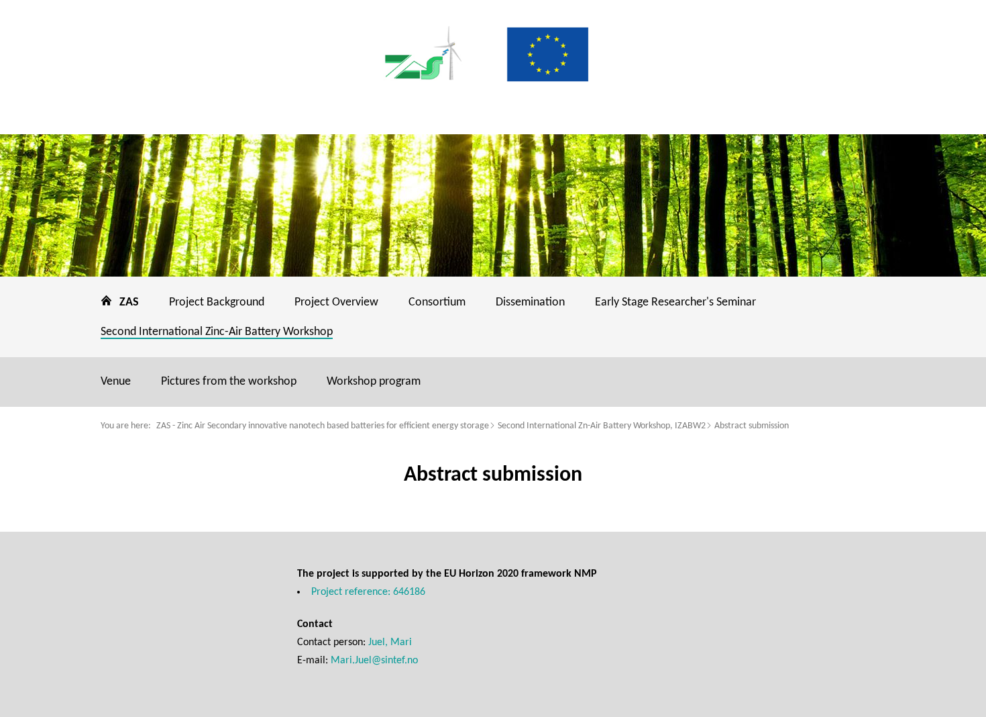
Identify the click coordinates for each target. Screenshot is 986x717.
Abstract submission (751, 426)
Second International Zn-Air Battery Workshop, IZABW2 (602, 426)
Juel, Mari (390, 642)
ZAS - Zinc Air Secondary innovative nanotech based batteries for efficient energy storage (322, 426)
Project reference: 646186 (368, 592)
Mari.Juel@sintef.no (374, 660)
